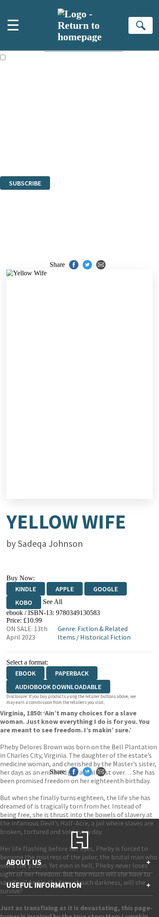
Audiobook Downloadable (58, 686)
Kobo (23, 602)
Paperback (72, 673)
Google (105, 589)
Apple (65, 589)
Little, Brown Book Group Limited (105, 126)
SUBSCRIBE (25, 183)
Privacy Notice (20, 149)
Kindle (25, 589)
